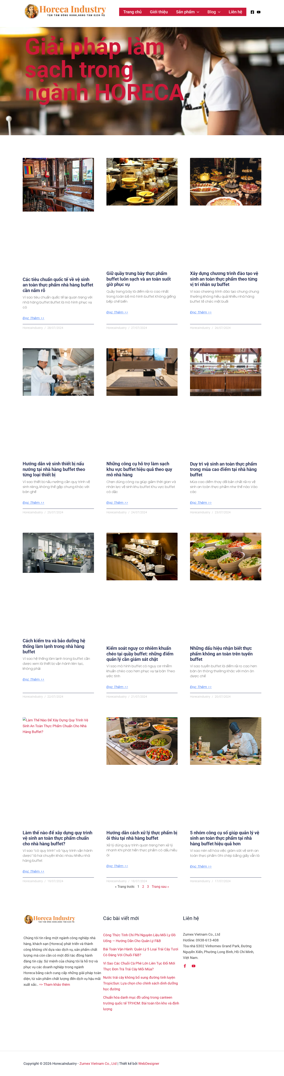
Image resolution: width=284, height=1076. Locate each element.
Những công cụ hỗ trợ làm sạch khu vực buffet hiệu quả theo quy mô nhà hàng (139, 469)
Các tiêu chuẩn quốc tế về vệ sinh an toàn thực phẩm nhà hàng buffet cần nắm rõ (58, 285)
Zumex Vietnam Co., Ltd (98, 1063)
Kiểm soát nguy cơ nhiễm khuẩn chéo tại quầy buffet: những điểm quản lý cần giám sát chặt (139, 654)
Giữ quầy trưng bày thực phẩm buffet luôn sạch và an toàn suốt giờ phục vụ (138, 279)
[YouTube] (259, 12)
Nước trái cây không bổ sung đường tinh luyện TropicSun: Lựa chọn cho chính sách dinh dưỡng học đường (140, 983)
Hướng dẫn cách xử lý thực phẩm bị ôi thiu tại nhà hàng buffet (141, 835)
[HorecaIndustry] (65, 11)
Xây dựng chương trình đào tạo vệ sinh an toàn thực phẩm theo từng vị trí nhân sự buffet (224, 279)
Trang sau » (160, 887)
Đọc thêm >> (33, 318)
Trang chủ (132, 11)
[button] (197, 12)
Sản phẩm (185, 11)
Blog (211, 11)
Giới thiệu (159, 11)
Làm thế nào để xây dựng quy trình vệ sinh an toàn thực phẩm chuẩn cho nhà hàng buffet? (57, 838)
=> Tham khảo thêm (54, 984)
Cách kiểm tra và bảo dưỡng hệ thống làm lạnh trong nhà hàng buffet (54, 646)
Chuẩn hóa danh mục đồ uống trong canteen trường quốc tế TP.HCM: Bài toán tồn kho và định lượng (141, 1003)
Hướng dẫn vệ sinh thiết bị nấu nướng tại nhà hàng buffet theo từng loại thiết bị (54, 469)
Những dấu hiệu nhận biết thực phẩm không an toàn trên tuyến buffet (221, 654)
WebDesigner (148, 1063)
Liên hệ (235, 11)
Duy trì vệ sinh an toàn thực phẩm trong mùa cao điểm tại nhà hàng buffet (223, 469)
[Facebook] (252, 12)
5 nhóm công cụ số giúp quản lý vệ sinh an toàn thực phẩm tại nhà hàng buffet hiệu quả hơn (224, 838)
